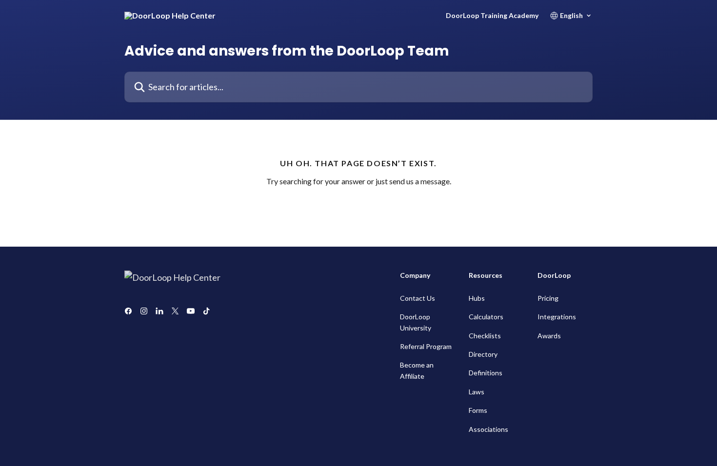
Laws (476, 392)
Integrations (557, 316)
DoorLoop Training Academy (492, 15)
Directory (483, 354)
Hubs (477, 298)
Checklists (485, 335)
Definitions (485, 373)
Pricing (548, 298)
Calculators (486, 316)
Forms (478, 410)
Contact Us (417, 298)
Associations (488, 429)
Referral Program (426, 346)
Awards (549, 335)
